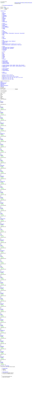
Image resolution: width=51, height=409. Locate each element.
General (3, 51)
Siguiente (7, 365)
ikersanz (1, 197)
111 (6, 78)
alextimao (1, 128)
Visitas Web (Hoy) (5, 371)
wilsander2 (2, 351)
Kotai (3, 44)
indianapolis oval (3, 83)
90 (4, 76)
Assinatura (4, 38)
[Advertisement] (3, 394)
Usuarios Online (5, 368)
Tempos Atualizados (5, 68)
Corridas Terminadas (5, 70)
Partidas (14, 65)
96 (13, 76)
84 (10, 75)
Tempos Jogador (5, 61)
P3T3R (1, 117)
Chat (3, 40)
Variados (7, 33)
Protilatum (2, 340)
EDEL (1, 314)
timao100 (1, 335)
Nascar (3, 54)
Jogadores (4, 65)
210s (3, 79)
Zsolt (1, 266)
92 (7, 76)
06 (9, 43)
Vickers (1, 298)
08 (12, 43)
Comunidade (4, 15)
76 (7, 74)
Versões (3, 20)
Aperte (3, 19)
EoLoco (1, 138)
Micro (3, 55)
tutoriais (3, 33)
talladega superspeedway (4, 85)
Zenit (1, 255)
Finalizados (12, 47)
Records (22, 65)
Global (3, 57)
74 (4, 74)
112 (8, 78)
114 (12, 78)
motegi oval (2, 84)
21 (5, 365)
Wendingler (2, 176)
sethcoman (2, 287)
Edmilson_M (2, 133)
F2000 (1, 160)
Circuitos (3, 31)
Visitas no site (4, 66)
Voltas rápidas (4, 48)
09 (13, 43)
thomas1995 (2, 165)
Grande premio (4, 47)
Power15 (1, 144)
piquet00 (1, 112)
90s (2, 76)
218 (12, 79)
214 (5, 79)
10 (15, 43)
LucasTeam (2, 271)
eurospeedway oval (3, 82)
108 (19, 77)
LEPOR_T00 (2, 181)
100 (5, 77)
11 (16, 43)
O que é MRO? (4, 24)
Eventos (3, 27)
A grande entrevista (14, 44)
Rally (3, 53)
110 (5, 78)
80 (4, 75)
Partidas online (4, 21)
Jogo (3, 30)
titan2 (1, 277)
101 (7, 77)
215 (7, 79)
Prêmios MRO (4, 43)
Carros (10, 41)
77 (8, 74)
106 (16, 77)
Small (1, 245)
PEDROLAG (2, 330)
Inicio (3, 12)
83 (8, 75)
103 (10, 77)
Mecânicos (13, 41)
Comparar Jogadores (5, 62)
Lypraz (1, 154)
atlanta (1, 81)
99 (17, 76)
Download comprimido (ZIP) (8, 5)
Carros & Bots (4, 32)
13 (19, 43)
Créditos (3, 28)
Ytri (1, 261)
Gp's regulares (4, 49)
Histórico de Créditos (5, 63)
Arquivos (6, 41)
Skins (3, 34)
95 (11, 76)
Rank (3, 17)
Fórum (3, 14)
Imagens (3, 25)
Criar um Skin (22, 33)
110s (3, 78)
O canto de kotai (7, 44)
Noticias (3, 23)
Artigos (3, 72)
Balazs (1, 170)
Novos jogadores (5, 69)
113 (10, 78)
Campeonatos (4, 16)
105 (14, 77)
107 (18, 77)
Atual (8, 47)
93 (8, 76)
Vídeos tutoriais (11, 33)
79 (11, 74)
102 (8, 77)
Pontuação (7, 65)
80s (2, 75)
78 (10, 74)
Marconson (2, 346)
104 (12, 77)
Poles (20, 65)
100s (3, 77)
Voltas (11, 65)
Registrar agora (3, 10)
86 (13, 75)
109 (21, 77)
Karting (3, 56)
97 (14, 76)
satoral (1, 213)
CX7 (1, 234)
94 (10, 76)
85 (11, 75)
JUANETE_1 (2, 250)
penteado (1, 101)
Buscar (3, 36)
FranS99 (1, 362)
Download (4, 13)
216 (8, 79)
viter (1, 149)
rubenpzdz (2, 303)
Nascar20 (1, 202)
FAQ (3, 37)
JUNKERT (2, 356)
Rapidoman (2, 239)
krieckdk (1, 282)
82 (7, 75)
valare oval (2, 86)
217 (10, 79)
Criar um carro (16, 33)
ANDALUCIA (2, 218)
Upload (3, 41)
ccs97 (1, 229)
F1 (2, 52)
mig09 (1, 186)
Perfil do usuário (5, 60)
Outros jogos (19, 44)
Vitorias (17, 65)
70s (2, 74)
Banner (3, 42)
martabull (1, 319)
